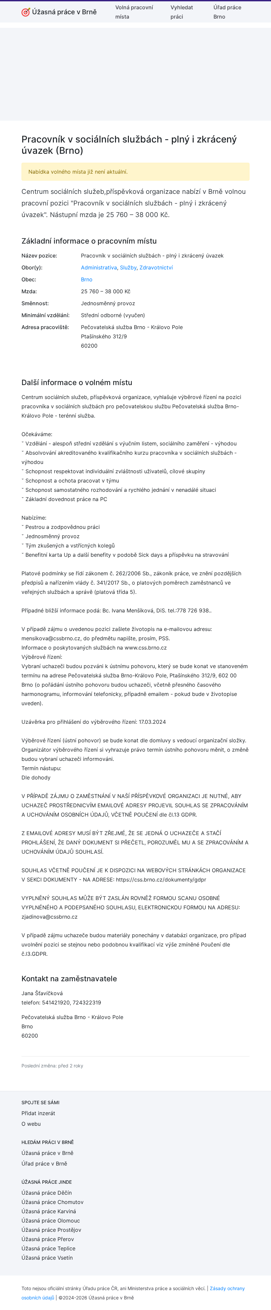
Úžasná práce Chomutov (52, 1202)
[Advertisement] (135, 74)
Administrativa (99, 267)
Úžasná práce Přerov (47, 1239)
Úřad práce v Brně (44, 1163)
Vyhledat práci (182, 12)
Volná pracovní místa (134, 12)
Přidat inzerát (38, 1113)
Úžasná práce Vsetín (47, 1257)
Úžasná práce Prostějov (51, 1229)
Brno (87, 279)
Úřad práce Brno (227, 12)
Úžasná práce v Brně (47, 1153)
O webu (31, 1123)
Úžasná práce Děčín (46, 1192)
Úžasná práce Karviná (48, 1211)
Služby (128, 267)
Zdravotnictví (156, 267)
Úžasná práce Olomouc (50, 1220)
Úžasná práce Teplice (48, 1248)
